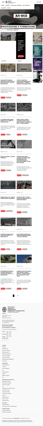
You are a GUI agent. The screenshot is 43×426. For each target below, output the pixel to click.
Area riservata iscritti (6, 381)
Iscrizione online (5, 352)
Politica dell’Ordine (6, 355)
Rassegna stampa (5, 397)
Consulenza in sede (6, 391)
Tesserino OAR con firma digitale (8, 388)
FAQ (3, 377)
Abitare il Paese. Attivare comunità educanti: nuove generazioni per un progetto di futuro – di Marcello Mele (24, 121)
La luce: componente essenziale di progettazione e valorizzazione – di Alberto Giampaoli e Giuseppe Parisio (24, 81)
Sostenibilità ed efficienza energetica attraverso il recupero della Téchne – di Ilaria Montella (7, 273)
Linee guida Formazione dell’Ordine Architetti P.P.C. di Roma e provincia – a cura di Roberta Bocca (8, 81)
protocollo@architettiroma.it (12, 329)
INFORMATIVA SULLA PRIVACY (7, 420)
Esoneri (3, 373)
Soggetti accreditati (6, 350)
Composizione (5, 348)
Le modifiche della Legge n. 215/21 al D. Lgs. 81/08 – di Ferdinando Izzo (7, 121)
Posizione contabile (6, 384)
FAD (2, 370)
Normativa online (5, 400)
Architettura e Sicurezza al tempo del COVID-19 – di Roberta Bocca (7, 235)
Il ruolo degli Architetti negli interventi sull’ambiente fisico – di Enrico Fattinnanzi (24, 235)
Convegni (4, 366)
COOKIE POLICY (17, 420)
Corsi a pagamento (5, 368)
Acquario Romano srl (6, 410)
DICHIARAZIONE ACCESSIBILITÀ (26, 420)
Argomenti (8, 5)
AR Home (2, 5)
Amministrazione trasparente (8, 359)
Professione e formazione (16, 5)
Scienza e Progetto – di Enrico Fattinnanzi (8, 157)
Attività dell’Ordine (6, 357)
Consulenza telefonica (6, 393)
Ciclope (3, 395)
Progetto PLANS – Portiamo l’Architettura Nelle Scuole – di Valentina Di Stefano (24, 198)
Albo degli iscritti (5, 404)
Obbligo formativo (5, 375)
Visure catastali (5, 398)
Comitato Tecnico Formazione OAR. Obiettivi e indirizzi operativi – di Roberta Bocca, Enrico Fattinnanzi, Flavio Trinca (24, 274)
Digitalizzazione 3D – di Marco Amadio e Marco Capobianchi (8, 197)
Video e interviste (26, 5)
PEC (3, 386)
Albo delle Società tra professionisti (9, 406)
